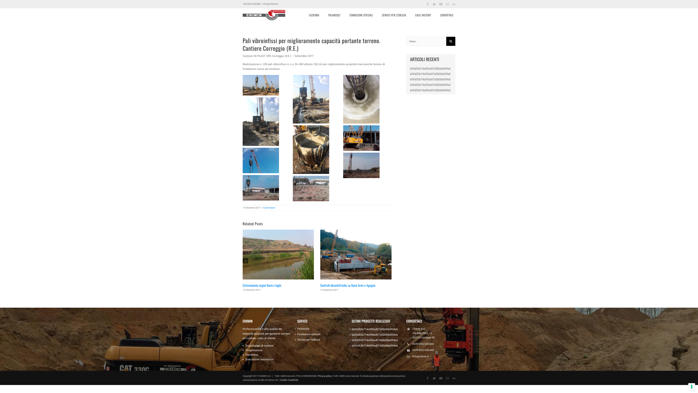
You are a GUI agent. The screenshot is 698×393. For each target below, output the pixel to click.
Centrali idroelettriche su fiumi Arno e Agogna (347, 285)
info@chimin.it (270, 4)
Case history (269, 208)
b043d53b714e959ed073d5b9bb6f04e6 (430, 68)
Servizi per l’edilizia (308, 339)
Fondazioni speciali (309, 334)
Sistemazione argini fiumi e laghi (262, 285)
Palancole (303, 328)
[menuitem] (316, 15)
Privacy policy (325, 376)
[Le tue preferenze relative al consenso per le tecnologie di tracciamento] (691, 386)
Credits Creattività (289, 380)
